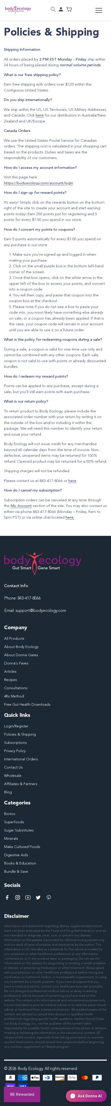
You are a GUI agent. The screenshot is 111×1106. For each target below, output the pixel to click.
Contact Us (13, 767)
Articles (10, 671)
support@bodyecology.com (40, 611)
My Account (21, 506)
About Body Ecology (21, 647)
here (40, 116)
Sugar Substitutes (19, 830)
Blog (8, 792)
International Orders (21, 759)
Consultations (15, 688)
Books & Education (20, 863)
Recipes (10, 680)
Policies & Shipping (20, 734)
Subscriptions (15, 743)
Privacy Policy (15, 751)
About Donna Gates (21, 655)
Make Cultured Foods (22, 847)
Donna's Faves (16, 663)
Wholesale (12, 776)
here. (70, 518)
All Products (14, 639)
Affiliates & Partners (20, 784)
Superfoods (14, 822)
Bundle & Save (16, 872)
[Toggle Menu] (99, 10)
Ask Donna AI (90, 1096)
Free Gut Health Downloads (27, 704)
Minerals (11, 839)
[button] (53, 9)
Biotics (9, 814)
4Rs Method (14, 696)
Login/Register (16, 726)
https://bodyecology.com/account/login (38, 183)
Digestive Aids (16, 855)
